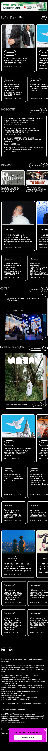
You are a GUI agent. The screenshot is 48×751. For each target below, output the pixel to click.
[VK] (3, 650)
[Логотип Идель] (8, 18)
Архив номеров (37, 404)
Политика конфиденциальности (13, 722)
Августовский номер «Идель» (17, 404)
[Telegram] (10, 650)
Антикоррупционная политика (13, 710)
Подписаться (28, 737)
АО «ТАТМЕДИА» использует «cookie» (16, 714)
